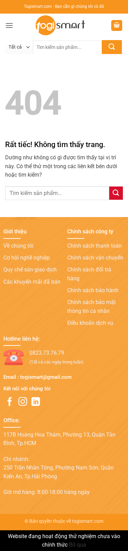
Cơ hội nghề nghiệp (26, 257)
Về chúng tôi (18, 246)
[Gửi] (112, 47)
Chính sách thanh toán (94, 246)
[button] (9, 25)
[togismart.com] (62, 25)
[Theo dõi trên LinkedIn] (35, 402)
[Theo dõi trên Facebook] (9, 402)
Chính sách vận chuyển (95, 257)
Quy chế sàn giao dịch (30, 269)
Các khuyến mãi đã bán (31, 282)
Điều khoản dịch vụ (90, 323)
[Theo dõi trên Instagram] (22, 402)
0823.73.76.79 (46, 353)
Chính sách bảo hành (92, 290)
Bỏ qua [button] (77, 544)
